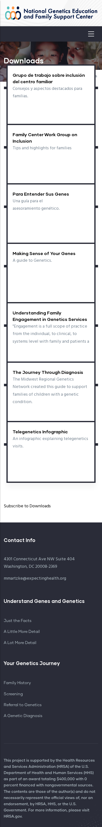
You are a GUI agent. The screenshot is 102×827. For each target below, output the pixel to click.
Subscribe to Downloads (27, 506)
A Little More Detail (22, 632)
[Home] (51, 13)
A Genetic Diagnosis (23, 716)
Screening (13, 694)
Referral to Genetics (23, 705)
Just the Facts (17, 621)
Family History (17, 683)
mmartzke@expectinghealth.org (35, 578)
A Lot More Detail (20, 643)
